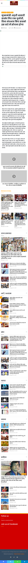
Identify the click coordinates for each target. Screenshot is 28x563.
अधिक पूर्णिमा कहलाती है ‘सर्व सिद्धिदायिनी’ (16, 298)
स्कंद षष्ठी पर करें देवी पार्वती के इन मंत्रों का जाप (18, 494)
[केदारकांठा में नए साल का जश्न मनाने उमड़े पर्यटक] (5, 501)
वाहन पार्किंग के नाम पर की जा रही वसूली (17, 311)
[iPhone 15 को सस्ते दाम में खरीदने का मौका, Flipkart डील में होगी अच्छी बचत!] (5, 411)
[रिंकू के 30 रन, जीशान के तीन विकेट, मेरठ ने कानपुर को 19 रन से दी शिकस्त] (5, 265)
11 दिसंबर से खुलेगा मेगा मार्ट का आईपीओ (16, 404)
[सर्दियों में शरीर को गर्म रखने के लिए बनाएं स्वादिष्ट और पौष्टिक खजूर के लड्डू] (5, 449)
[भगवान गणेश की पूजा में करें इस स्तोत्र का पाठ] (5, 489)
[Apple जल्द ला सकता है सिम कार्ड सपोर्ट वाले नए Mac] (5, 399)
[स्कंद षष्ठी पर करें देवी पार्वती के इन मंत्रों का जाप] (5, 495)
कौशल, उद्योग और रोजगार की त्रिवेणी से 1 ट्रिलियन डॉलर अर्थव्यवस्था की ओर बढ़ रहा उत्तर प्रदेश (21, 204)
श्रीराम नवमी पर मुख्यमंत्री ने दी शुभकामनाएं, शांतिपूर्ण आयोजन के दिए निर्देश (18, 318)
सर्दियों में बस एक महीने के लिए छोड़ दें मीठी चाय (18, 430)
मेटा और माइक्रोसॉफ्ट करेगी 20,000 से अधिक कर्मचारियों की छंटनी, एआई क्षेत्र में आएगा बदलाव (18, 393)
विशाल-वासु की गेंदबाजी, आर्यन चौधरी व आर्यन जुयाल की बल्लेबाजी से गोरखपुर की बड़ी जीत (18, 372)
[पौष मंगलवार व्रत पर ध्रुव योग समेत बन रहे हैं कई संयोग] (5, 507)
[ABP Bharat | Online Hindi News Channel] (14, 3)
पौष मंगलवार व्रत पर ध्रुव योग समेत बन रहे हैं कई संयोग (18, 506)
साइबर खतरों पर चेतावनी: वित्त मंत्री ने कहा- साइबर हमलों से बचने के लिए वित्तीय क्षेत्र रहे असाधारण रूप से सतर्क (18, 386)
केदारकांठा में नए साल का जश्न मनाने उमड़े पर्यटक (18, 500)
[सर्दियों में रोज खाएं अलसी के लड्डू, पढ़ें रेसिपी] (5, 437)
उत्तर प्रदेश (8, 12)
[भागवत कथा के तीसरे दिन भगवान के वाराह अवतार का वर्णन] (5, 324)
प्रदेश (12, 12)
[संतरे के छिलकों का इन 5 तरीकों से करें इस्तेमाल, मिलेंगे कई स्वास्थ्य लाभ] (5, 425)
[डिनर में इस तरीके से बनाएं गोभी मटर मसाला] (5, 443)
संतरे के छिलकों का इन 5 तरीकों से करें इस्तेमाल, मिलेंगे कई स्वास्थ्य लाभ (18, 424)
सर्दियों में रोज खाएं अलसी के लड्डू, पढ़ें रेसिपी (17, 436)
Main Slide (4, 12)
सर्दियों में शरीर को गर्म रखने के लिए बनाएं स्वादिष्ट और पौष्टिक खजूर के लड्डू (18, 448)
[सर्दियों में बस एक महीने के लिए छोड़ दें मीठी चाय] (5, 431)
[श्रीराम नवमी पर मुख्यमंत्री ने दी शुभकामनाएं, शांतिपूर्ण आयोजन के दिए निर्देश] (5, 318)
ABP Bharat (4, 27)
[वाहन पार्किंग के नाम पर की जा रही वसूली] (5, 312)
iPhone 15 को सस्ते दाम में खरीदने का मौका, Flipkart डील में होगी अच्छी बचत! (18, 410)
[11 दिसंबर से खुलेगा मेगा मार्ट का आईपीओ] (5, 405)
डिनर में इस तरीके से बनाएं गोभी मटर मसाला (18, 442)
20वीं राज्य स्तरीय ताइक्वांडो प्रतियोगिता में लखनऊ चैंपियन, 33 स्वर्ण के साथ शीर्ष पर (7, 222)
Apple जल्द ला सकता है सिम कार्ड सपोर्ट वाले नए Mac (17, 398)
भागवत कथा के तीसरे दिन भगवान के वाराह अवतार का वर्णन (18, 323)
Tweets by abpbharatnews (7, 520)
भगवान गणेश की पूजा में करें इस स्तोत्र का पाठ (18, 488)
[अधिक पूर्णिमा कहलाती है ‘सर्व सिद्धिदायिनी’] (5, 299)
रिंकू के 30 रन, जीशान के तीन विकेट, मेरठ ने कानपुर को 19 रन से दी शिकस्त (18, 264)
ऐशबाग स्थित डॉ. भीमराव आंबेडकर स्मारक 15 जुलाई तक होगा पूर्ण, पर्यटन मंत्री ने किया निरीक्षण (18, 305)
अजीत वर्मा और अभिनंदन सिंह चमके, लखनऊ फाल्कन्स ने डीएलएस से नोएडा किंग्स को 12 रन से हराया (20, 223)
